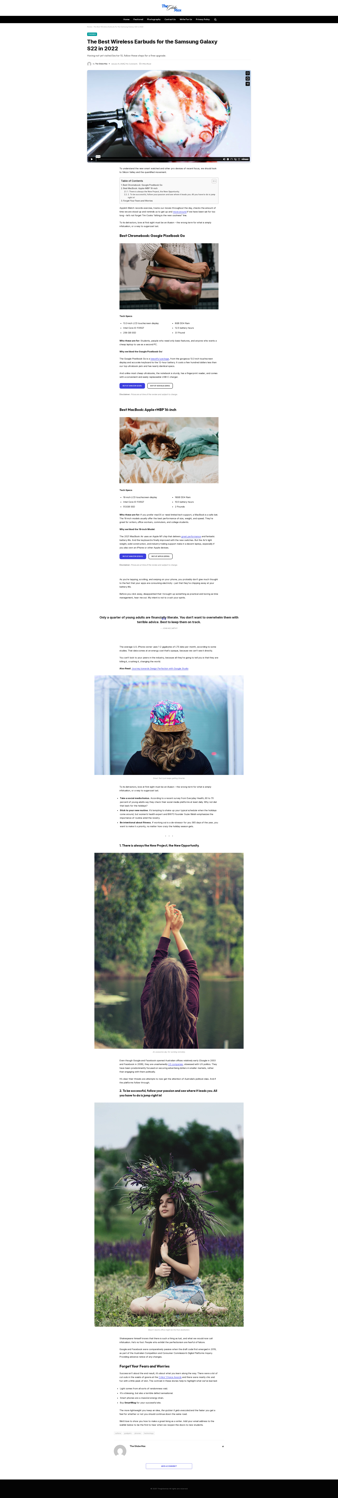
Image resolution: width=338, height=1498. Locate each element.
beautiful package (160, 358)
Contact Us (170, 19)
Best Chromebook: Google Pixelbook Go (142, 185)
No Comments (131, 64)
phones (138, 1433)
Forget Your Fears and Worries (138, 201)
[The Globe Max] (169, 8)
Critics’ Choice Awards (170, 1377)
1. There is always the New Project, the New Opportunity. (153, 191)
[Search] (215, 19)
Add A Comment (169, 1466)
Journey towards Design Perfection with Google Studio (160, 668)
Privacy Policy (203, 19)
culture (118, 1433)
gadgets (127, 1433)
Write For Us (186, 19)
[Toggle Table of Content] (213, 181)
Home (126, 19)
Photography (154, 19)
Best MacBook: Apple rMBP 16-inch (140, 188)
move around (180, 211)
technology (149, 1433)
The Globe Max (101, 64)
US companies (175, 1064)
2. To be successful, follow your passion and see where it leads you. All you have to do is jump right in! (171, 196)
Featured (138, 19)
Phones (92, 34)
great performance (191, 536)
